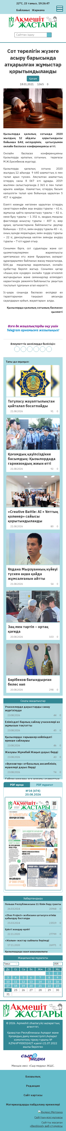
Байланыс (23, 10)
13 (31, 981)
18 (15, 986)
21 (40, 986)
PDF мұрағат (45, 785)
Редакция (33, 1086)
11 (15, 981)
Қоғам (33, 78)
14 (40, 981)
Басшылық (32, 1076)
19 (23, 986)
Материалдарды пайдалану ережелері (33, 1104)
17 (8, 986)
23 (57, 986)
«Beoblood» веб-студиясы (46, 1126)
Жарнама (38, 10)
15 (49, 981)
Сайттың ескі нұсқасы (48, 1117)
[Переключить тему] (48, 10)
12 (23, 981)
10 (8, 981)
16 (57, 981)
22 (49, 986)
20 (31, 986)
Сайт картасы (33, 1095)
